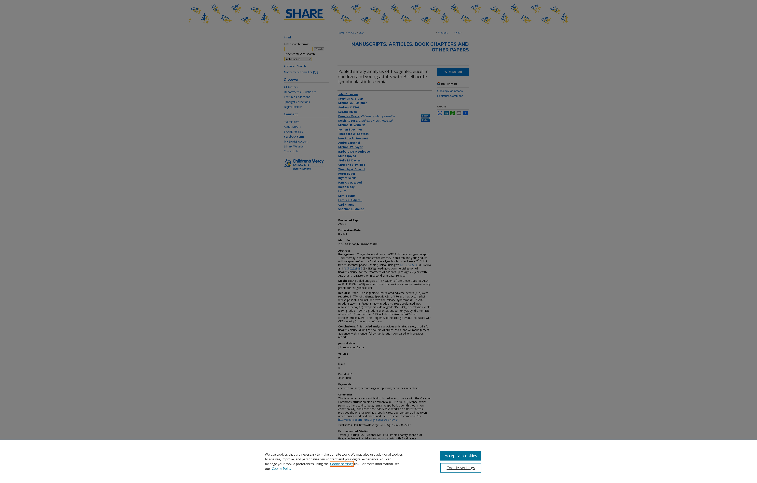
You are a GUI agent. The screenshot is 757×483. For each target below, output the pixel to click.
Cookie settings (341, 464)
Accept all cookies (461, 455)
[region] (378, 461)
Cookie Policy (281, 468)
